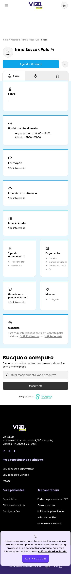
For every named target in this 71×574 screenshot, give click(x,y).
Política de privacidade (50, 511)
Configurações (11, 511)
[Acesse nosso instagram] (9, 451)
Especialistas (10, 499)
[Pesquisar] (14, 5)
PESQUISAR (35, 385)
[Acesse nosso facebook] (14, 451)
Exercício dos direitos (49, 523)
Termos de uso (46, 505)
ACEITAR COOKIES (35, 558)
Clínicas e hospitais (14, 505)
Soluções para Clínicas (16, 474)
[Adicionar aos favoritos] (65, 64)
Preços (6, 481)
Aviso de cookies (46, 517)
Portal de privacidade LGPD (52, 499)
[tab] (14, 76)
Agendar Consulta (31, 64)
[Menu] (7, 5)
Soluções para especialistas (19, 468)
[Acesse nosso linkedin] (4, 451)
